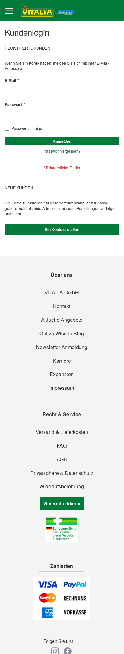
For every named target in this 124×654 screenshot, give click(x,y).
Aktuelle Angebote (62, 319)
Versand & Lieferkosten (62, 432)
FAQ (62, 445)
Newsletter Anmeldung (61, 347)
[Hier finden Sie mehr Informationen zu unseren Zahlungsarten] (61, 618)
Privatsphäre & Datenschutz (61, 473)
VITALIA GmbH (62, 292)
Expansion (62, 374)
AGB (62, 459)
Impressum (61, 387)
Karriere (62, 360)
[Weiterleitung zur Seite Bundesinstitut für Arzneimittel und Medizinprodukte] (62, 541)
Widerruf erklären (61, 503)
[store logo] (47, 11)
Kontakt (61, 306)
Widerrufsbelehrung (61, 486)
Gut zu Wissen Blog (61, 333)
